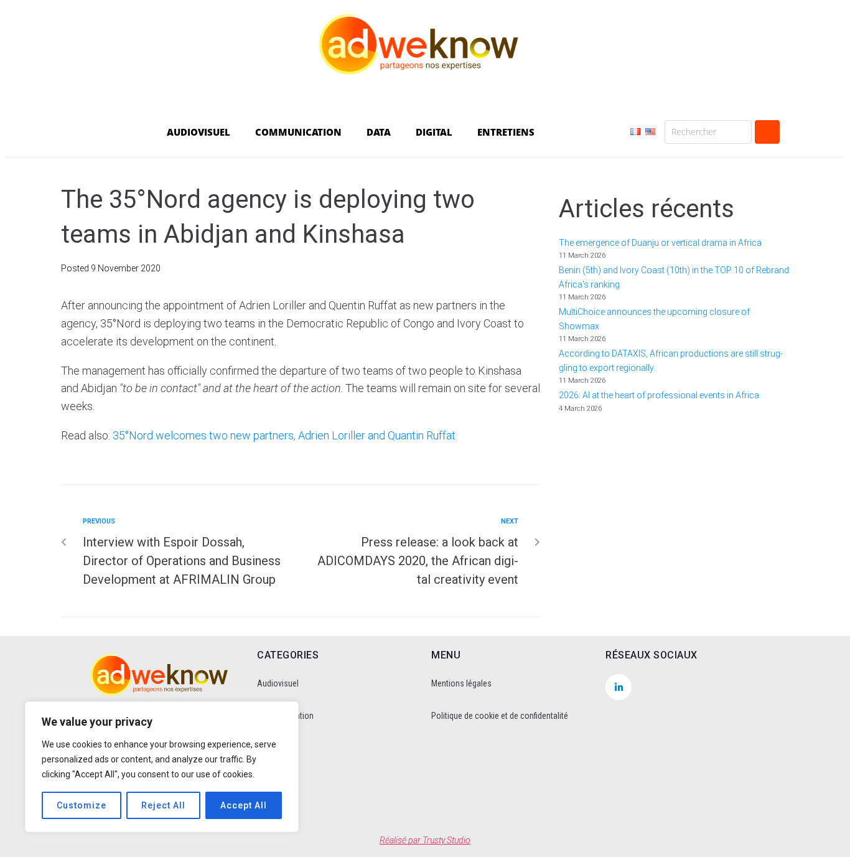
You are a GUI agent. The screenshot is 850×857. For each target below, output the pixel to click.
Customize (81, 805)
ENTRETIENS (506, 132)
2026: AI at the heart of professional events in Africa (659, 395)
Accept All (243, 805)
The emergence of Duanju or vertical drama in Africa (661, 243)
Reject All (163, 805)
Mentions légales (461, 683)
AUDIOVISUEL (198, 132)
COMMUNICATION (298, 132)
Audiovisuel (278, 683)
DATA (379, 132)
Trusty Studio (446, 840)
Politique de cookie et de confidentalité (499, 716)
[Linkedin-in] (618, 687)
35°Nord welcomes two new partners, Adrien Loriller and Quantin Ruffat (284, 435)
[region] (162, 766)
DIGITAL (434, 132)
